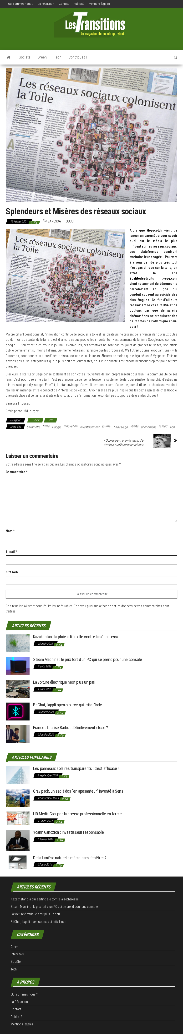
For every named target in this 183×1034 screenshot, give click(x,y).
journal (106, 426)
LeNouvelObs (73, 345)
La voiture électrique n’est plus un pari (64, 682)
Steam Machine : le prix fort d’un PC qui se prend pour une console (87, 659)
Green (42, 57)
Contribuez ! (78, 57)
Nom (10, 531)
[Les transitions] (8, 57)
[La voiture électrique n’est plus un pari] (18, 688)
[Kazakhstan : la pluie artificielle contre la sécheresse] (18, 643)
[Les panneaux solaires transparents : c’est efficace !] (18, 775)
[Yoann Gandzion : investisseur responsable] (18, 840)
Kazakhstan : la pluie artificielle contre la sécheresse (76, 636)
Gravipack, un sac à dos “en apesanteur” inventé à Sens (78, 791)
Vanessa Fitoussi (61, 221)
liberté (134, 426)
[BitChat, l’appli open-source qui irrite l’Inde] (18, 711)
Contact (64, 3)
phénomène (148, 427)
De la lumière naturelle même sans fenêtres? (70, 857)
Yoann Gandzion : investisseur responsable (68, 832)
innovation (70, 426)
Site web (12, 572)
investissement (89, 427)
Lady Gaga (121, 427)
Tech (57, 57)
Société (24, 57)
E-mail (11, 551)
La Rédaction (46, 3)
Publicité (79, 3)
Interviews (17, 954)
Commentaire (16, 472)
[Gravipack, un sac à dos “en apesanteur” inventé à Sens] (18, 797)
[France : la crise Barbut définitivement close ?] (18, 734)
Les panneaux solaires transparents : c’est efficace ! (76, 768)
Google (56, 427)
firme (46, 426)
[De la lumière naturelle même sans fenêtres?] (18, 862)
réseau (163, 426)
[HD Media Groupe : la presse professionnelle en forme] (18, 818)
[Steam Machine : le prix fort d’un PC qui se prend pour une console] (18, 666)
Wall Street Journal (137, 350)
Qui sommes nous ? (20, 3)
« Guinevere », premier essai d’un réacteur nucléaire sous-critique (124, 443)
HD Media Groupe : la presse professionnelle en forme (77, 813)
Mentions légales (99, 3)
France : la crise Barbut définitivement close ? (70, 727)
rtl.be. (143, 385)
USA (172, 427)
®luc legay (31, 411)
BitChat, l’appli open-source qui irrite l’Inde (67, 704)
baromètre (33, 427)
